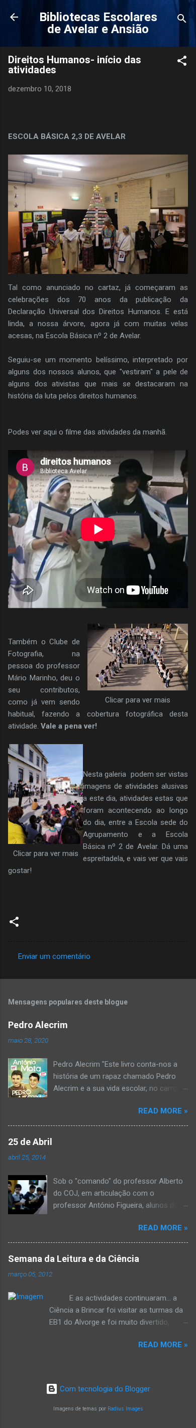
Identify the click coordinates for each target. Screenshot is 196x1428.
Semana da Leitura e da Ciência (73, 1258)
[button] (182, 62)
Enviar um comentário (54, 956)
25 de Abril (30, 1141)
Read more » (163, 1110)
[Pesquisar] (182, 20)
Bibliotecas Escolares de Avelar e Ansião (98, 23)
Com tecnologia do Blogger (104, 1388)
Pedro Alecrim (38, 1025)
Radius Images (125, 1408)
